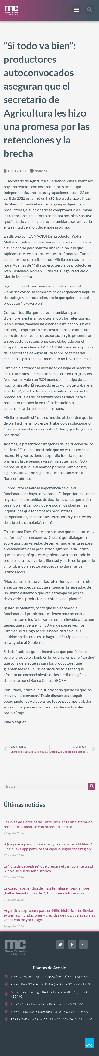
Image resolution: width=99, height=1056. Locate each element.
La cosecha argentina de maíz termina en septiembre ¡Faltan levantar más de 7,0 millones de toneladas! (46, 890)
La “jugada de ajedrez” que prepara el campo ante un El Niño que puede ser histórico (48, 868)
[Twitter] (60, 944)
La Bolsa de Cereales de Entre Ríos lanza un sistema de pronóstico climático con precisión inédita (48, 824)
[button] (76, 9)
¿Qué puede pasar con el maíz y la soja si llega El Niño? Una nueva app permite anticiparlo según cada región (48, 846)
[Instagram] (83, 944)
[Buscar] (91, 786)
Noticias (40, 171)
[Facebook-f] (72, 944)
